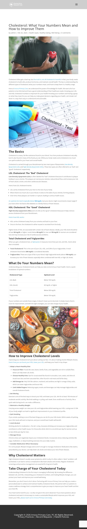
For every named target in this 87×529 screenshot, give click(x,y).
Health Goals (34, 33)
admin (13, 33)
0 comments (66, 33)
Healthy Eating (45, 33)
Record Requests (44, 516)
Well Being (55, 33)
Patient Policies (61, 516)
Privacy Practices (26, 516)
